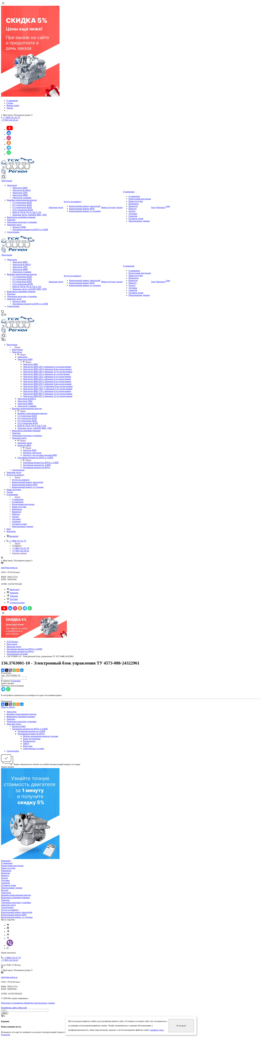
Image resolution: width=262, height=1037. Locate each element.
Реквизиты (134, 204)
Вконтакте (15, 589)
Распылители (29, 741)
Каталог (5, 890)
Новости (133, 208)
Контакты (160, 207)
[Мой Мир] (21, 670)
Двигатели (12, 185)
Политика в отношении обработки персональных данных (28, 1003)
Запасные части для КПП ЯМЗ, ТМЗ (29, 215)
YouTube (14, 599)
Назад (17, 347)
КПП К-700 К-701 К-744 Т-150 (26, 212)
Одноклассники (17, 602)
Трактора (11, 220)
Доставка (133, 213)
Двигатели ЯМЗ (19, 188)
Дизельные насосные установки (22, 222)
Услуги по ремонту (72, 201)
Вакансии (133, 206)
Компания (6, 861)
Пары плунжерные (32, 739)
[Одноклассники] (18, 670)
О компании (129, 192)
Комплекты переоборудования (21, 217)
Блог (153, 207)
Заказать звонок (19, 553)
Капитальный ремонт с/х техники (85, 211)
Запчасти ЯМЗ (19, 227)
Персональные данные (139, 221)
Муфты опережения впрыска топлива (40, 736)
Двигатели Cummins (21, 197)
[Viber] (10, 670)
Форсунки (27, 746)
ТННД (26, 743)
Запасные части (14, 224)
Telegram (14, 596)
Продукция (7, 180)
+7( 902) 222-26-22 (9, 120)
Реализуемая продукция (140, 199)
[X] (6, 670)
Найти (4, 1013)
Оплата (132, 211)
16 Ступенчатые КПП (22, 210)
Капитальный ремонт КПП (82, 208)
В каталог (5, 1034)
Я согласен (181, 1026)
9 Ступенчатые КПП (22, 207)
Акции (119, 207)
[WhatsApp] (14, 670)
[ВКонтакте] (2, 670)
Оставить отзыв (136, 218)
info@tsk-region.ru (9, 567)
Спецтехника (13, 232)
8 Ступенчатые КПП (22, 205)
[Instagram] (8, 928)
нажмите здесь (157, 1030)
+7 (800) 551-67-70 (11, 117)
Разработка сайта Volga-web (14, 1007)
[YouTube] (8, 935)
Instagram (14, 593)
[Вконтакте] (8, 925)
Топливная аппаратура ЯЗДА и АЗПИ (30, 229)
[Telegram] (8, 932)
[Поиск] (3, 177)
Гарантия (133, 216)
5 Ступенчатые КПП (22, 202)
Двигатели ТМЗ (19, 193)
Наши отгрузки (108, 207)
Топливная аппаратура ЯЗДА (31, 734)
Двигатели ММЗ (20, 195)
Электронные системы (33, 748)
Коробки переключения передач (22, 200)
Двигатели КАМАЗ (21, 190)
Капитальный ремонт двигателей (84, 206)
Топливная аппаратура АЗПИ (31, 731)
